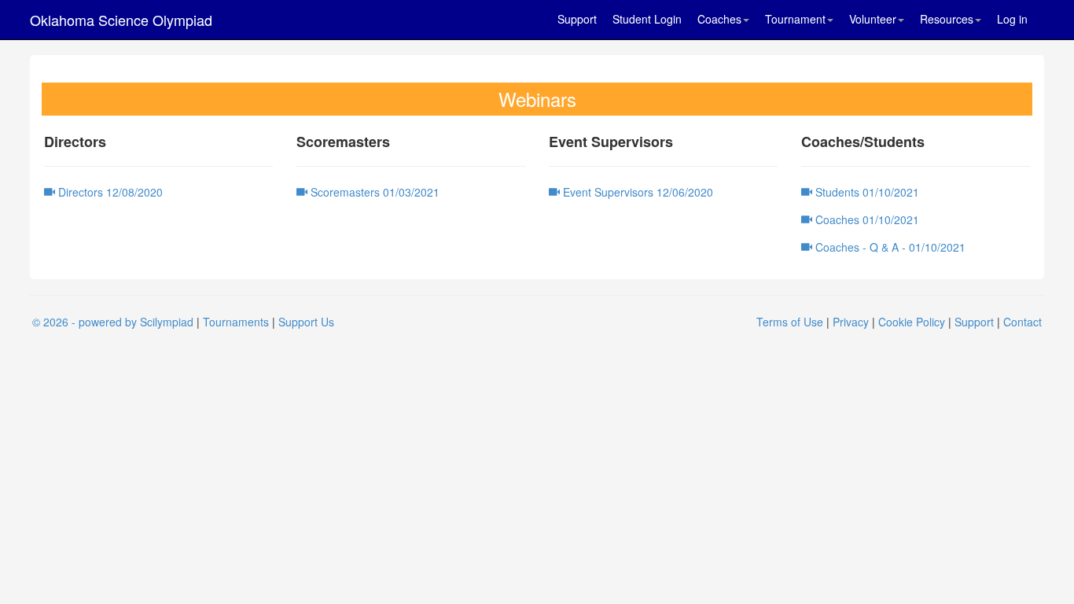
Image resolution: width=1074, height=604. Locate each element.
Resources (946, 19)
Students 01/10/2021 (865, 192)
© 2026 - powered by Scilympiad (112, 322)
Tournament (795, 19)
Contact (1022, 322)
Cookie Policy (911, 322)
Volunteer (872, 19)
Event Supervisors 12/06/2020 (636, 192)
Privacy (851, 322)
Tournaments (236, 322)
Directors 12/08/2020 (109, 192)
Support (577, 19)
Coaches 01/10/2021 (865, 219)
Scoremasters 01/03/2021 (373, 192)
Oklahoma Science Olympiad (121, 19)
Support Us (306, 322)
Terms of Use (789, 322)
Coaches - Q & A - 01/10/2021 (888, 247)
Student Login (647, 19)
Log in (1012, 19)
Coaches (719, 19)
